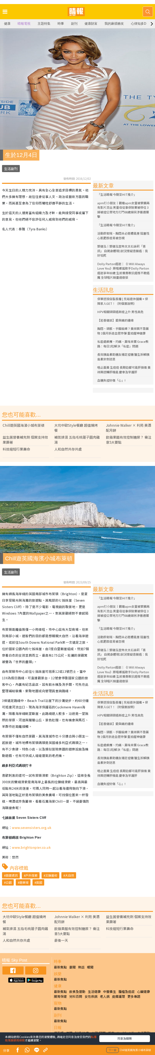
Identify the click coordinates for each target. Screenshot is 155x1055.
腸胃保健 (60, 996)
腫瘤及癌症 (126, 991)
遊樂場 (23, 882)
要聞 (72, 967)
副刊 (74, 23)
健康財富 (91, 23)
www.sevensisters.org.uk (31, 827)
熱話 (81, 967)
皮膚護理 (118, 996)
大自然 (69, 875)
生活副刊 (11, 168)
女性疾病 (91, 996)
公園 (9, 882)
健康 (7, 23)
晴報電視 (24, 23)
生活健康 (94, 991)
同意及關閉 (124, 1038)
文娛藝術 (51, 875)
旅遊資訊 (12, 875)
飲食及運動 (77, 991)
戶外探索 (31, 875)
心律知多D (138, 23)
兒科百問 (75, 996)
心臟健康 (143, 991)
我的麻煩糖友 (114, 23)
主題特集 (44, 23)
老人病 (105, 996)
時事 (61, 23)
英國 (39, 882)
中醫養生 (109, 991)
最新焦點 (60, 967)
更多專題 (133, 996)
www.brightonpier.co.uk (31, 847)
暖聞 (90, 967)
